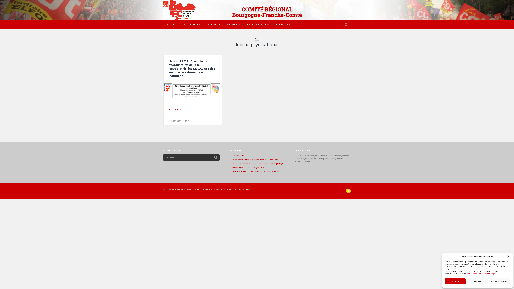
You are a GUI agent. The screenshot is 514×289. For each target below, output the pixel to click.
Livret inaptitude (237, 156)
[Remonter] (348, 193)
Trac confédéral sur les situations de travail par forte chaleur (254, 160)
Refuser (477, 281)
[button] (508, 256)
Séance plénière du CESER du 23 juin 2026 (247, 167)
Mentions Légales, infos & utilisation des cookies (226, 189)
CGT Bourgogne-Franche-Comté (185, 189)
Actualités (191, 24)
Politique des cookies (475, 274)
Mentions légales (491, 274)
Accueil (172, 24)
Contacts (282, 24)
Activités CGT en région (222, 24)
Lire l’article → (176, 109)
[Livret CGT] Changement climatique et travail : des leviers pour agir (257, 163)
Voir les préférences (500, 281)
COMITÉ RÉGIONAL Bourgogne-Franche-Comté (267, 12)
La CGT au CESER (256, 24)
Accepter (455, 281)
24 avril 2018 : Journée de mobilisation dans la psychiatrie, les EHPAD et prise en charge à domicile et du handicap (192, 68)
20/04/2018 (177, 121)
